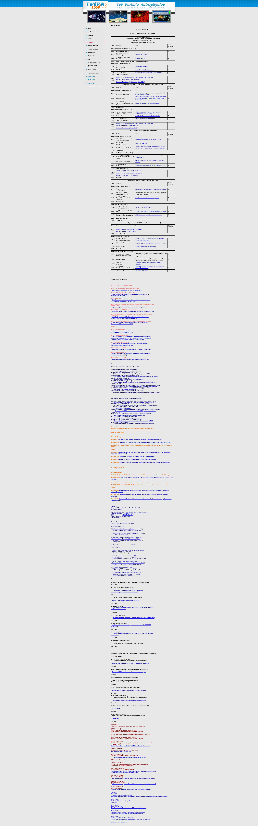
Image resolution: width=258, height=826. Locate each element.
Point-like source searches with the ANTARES (124, 556)
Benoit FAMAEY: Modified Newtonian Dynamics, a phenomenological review (140, 439)
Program (90, 42)
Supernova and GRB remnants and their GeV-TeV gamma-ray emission (135, 411)
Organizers (91, 35)
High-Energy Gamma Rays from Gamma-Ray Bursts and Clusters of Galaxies (135, 376)
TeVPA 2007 (91, 83)
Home (89, 28)
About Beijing (92, 69)
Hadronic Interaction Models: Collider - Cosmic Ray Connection (130, 663)
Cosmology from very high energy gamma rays (127, 418)
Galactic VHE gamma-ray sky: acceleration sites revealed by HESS (133, 421)
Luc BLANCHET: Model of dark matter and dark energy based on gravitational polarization (144, 442)
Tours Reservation (93, 73)
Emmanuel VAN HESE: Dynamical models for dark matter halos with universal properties (144, 462)
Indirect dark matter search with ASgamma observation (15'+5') (130, 359)
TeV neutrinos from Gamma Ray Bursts (123, 529)
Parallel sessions (93, 49)
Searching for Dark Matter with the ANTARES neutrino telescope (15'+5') (133, 311)
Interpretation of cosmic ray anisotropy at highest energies (129, 690)
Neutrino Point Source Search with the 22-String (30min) (128, 550)
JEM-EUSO (115, 718)
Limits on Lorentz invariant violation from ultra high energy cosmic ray (131, 789)
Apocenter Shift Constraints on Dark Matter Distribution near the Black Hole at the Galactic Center (139, 796)
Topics (90, 39)
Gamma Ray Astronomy (141, 54)
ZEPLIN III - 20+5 (128, 513)
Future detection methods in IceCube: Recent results (126, 572)
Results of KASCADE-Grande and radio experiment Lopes (129, 672)
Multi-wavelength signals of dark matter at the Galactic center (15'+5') (132, 349)
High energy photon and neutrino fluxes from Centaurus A (129, 700)
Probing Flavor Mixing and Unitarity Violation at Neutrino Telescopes (130, 746)
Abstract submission (94, 63)
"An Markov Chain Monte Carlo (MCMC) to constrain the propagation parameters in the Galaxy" (127, 591)
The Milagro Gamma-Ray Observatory (125, 389)
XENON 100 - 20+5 (128, 515)
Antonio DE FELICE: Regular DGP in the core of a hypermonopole (137, 459)
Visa (89, 59)
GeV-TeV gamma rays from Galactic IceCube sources (129, 415)
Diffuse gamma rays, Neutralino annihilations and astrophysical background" (134, 784)
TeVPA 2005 (91, 76)
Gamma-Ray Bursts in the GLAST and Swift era (127, 371)
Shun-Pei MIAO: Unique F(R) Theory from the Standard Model (136, 456)
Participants (91, 52)
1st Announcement (93, 32)
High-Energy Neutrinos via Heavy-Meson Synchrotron (127, 537)
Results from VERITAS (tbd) (123, 408)
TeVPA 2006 (91, 80)
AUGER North (116, 708)
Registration (91, 56)
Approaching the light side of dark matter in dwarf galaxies (129, 307)
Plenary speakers (93, 45)
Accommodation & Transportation (93, 66)
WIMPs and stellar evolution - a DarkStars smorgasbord (127, 813)
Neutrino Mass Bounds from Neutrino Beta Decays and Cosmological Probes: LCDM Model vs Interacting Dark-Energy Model (133, 772)
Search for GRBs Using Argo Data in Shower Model (128, 379)
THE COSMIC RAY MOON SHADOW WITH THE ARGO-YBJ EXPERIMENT (133, 618)
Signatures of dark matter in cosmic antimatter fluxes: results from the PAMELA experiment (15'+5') (130, 331)
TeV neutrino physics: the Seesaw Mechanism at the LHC (129, 757)
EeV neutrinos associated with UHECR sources (125, 533)
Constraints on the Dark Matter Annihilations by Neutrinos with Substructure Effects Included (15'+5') (129, 323)
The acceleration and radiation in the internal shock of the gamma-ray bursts (135, 386)
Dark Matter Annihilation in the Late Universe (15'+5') (127, 290)
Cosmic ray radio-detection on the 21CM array (125, 600)
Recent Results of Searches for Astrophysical (124, 561)
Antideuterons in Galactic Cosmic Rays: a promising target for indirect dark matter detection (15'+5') (129, 344)
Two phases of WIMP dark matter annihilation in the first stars (128, 808)
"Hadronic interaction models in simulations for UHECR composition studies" (133, 778)
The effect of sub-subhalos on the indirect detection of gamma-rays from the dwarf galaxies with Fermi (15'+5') (130, 300)
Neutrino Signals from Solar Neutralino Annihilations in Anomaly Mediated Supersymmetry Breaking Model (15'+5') (130, 317)
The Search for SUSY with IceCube (121, 751)
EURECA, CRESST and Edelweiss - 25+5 (138, 512)
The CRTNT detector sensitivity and (122, 567)
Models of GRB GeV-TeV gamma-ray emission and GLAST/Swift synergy (135, 382)
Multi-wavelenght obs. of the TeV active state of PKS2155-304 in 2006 (134, 402)
